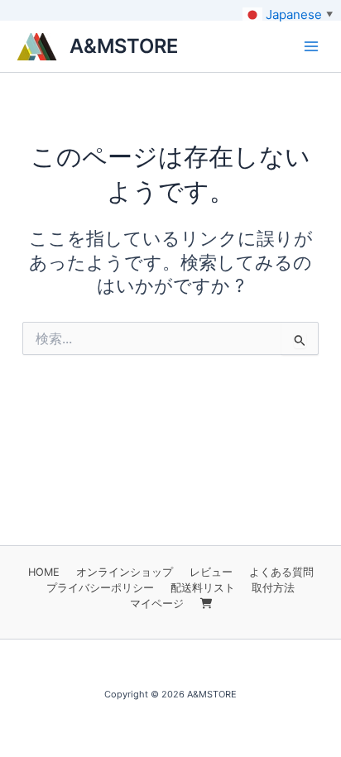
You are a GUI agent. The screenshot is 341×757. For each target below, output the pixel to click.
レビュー (211, 572)
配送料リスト (202, 588)
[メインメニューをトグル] (311, 46)
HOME (44, 572)
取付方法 (273, 588)
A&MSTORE (124, 46)
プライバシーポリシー (100, 588)
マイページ (157, 603)
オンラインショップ (124, 572)
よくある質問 (281, 572)
